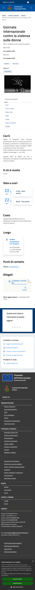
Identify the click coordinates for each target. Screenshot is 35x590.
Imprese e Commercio (10, 441)
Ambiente (7, 470)
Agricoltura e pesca (10, 478)
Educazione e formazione (11, 461)
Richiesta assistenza (10, 552)
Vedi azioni (16, 64)
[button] (17, 587)
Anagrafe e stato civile (11, 432)
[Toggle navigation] (4, 8)
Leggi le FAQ (8, 549)
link (7, 575)
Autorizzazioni (8, 475)
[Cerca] (31, 8)
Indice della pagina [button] (11, 99)
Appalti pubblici (8, 444)
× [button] (33, 561)
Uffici (5, 412)
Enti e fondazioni (9, 415)
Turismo (6, 450)
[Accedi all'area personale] (28, 2)
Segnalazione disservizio (11, 546)
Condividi (6, 64)
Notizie (6, 487)
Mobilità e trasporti (10, 452)
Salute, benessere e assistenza (13, 473)
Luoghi (6, 501)
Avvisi (6, 493)
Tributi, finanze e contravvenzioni (14, 467)
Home (4, 15)
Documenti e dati (9, 424)
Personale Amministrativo (12, 421)
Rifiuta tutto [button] (17, 583)
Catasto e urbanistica (10, 447)
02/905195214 (14, 267)
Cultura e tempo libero (11, 435)
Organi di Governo (9, 407)
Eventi (23, 15)
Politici (6, 418)
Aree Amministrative (10, 409)
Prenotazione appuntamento (13, 543)
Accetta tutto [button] (17, 579)
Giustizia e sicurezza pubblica (13, 464)
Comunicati (7, 490)
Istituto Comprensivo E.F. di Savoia (14, 241)
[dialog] (17, 574)
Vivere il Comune (13, 15)
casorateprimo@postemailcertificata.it (16, 533)
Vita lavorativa (8, 438)
